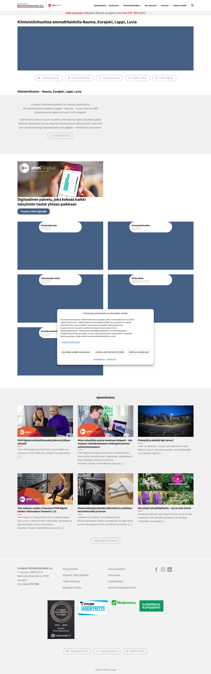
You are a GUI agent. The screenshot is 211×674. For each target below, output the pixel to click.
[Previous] (145, 106)
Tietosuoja (111, 359)
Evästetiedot (99, 359)
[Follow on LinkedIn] (169, 569)
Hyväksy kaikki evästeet (76, 352)
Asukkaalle (114, 5)
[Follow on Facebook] (156, 569)
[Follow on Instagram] (163, 569)
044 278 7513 (129, 13)
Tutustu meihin (179, 5)
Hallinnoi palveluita (71, 342)
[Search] (192, 5)
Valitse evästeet (139, 352)
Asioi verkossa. (74, 13)
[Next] (154, 106)
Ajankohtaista (100, 5)
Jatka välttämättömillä (109, 352)
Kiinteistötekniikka (131, 5)
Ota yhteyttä (150, 5)
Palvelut (165, 5)
